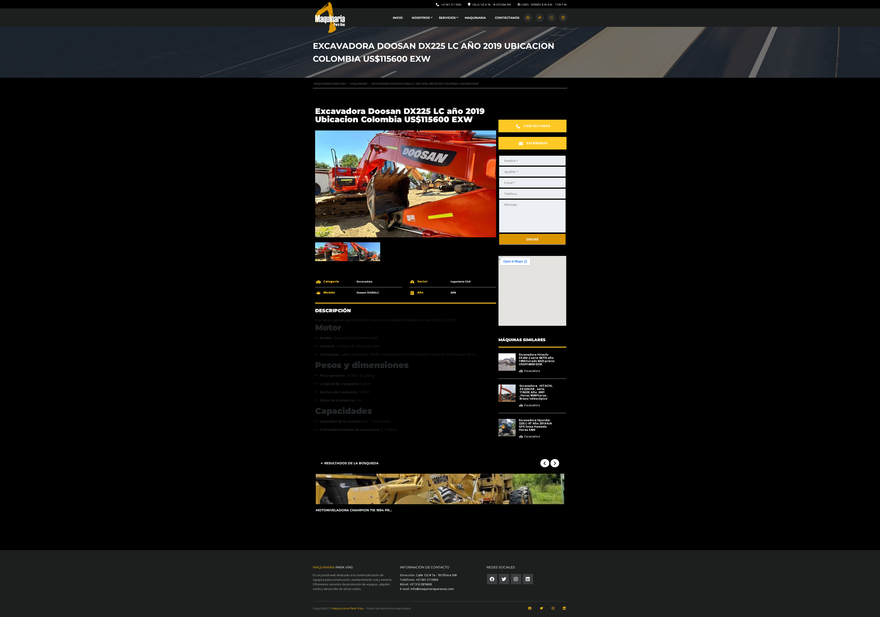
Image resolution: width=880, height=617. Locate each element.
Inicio (398, 17)
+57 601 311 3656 (451, 4)
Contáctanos (507, 17)
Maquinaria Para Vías (347, 608)
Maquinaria (475, 17)
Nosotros (421, 17)
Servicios (447, 17)
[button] (532, 126)
